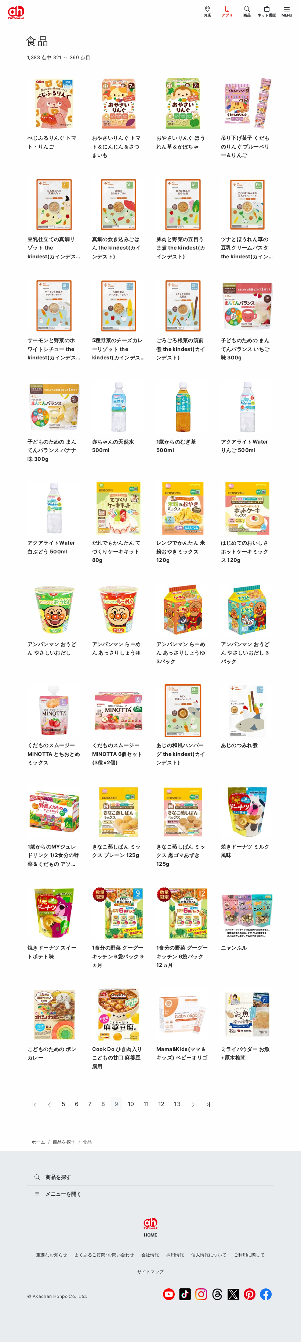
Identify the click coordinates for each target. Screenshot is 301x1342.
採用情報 (175, 1254)
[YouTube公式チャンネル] (168, 1294)
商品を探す (64, 1142)
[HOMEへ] (16, 12)
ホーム (38, 1142)
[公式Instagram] (201, 1294)
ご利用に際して (249, 1254)
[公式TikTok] (185, 1294)
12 (161, 1104)
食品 (87, 1142)
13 (177, 1104)
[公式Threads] (217, 1294)
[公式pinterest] (249, 1294)
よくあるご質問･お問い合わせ (104, 1254)
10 (131, 1104)
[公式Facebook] (265, 1294)
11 (146, 1104)
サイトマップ (150, 1271)
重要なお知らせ (51, 1254)
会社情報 (150, 1254)
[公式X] (233, 1294)
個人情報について (208, 1254)
